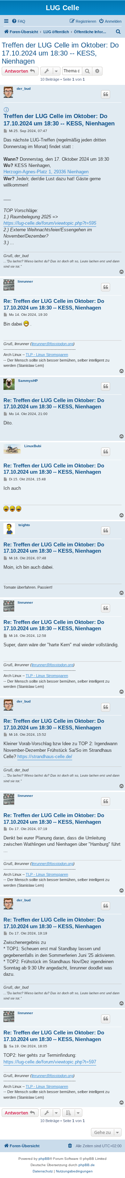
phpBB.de (86, 1165)
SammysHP (28, 381)
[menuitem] (18, 21)
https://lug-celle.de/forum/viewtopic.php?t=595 (49, 223)
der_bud (24, 88)
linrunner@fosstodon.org (52, 344)
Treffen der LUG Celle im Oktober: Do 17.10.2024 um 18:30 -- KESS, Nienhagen (60, 53)
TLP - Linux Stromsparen (47, 354)
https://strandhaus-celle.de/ (44, 756)
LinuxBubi (32, 446)
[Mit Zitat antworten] (105, 94)
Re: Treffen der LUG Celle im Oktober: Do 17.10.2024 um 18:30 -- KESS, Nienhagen (53, 304)
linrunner (25, 281)
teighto (24, 525)
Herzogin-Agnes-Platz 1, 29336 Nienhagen (46, 171)
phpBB (44, 1159)
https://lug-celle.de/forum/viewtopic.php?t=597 (49, 1061)
